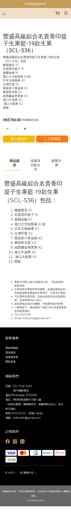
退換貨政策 (11, 357)
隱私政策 (10, 361)
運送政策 (10, 352)
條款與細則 (11, 348)
